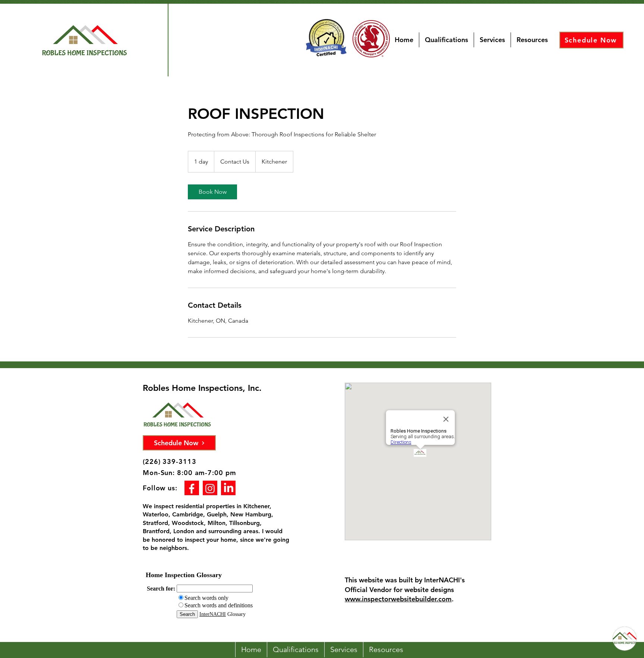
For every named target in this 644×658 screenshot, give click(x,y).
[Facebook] (191, 488)
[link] (212, 191)
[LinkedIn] (228, 488)
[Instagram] (210, 488)
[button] (532, 39)
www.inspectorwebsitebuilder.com (398, 599)
